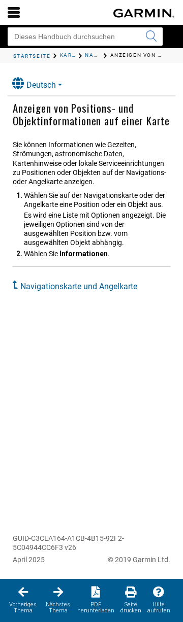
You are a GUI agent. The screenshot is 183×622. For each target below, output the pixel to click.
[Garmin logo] (143, 13)
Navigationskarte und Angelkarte (78, 286)
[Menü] (14, 12)
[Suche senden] (151, 36)
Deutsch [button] (41, 85)
